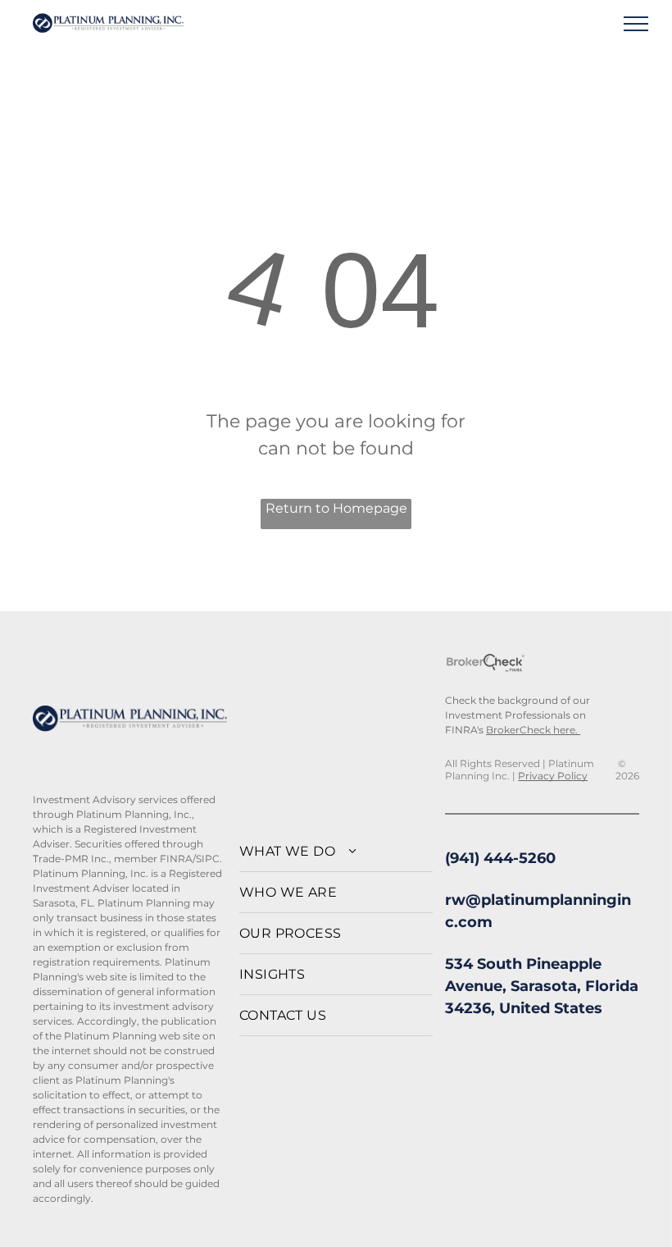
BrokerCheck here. (533, 730)
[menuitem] (336, 851)
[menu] (636, 23)
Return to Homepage (336, 508)
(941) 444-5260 (500, 858)
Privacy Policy (553, 776)
